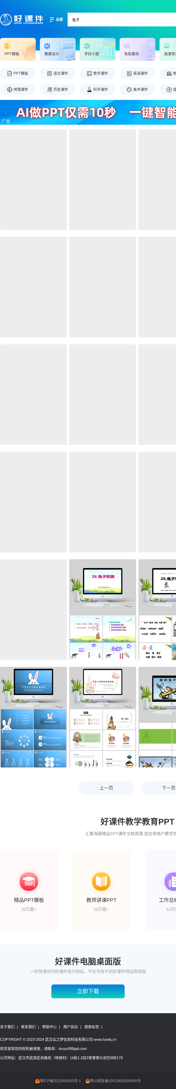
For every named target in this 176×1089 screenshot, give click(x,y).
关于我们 (7, 1027)
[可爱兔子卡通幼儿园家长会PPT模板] (33, 502)
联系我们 (28, 1027)
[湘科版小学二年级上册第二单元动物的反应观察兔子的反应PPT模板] (102, 394)
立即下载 (88, 991)
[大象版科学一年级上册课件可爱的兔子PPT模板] (33, 609)
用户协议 (70, 1027)
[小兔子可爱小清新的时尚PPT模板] (102, 717)
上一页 (106, 788)
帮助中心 (49, 1027)
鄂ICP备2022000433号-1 (60, 1081)
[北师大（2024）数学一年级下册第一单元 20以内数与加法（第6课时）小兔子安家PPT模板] (33, 287)
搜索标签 (91, 1027)
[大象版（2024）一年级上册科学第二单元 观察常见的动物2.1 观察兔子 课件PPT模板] (102, 287)
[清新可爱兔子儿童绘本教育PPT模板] (102, 502)
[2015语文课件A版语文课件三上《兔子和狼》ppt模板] (102, 609)
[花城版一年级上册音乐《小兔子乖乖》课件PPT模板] (33, 394)
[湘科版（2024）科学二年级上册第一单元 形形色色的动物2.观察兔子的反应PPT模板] (33, 179)
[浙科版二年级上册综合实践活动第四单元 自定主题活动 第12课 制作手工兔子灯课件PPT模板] (102, 179)
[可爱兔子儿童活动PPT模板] (33, 717)
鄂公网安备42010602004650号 (115, 1081)
